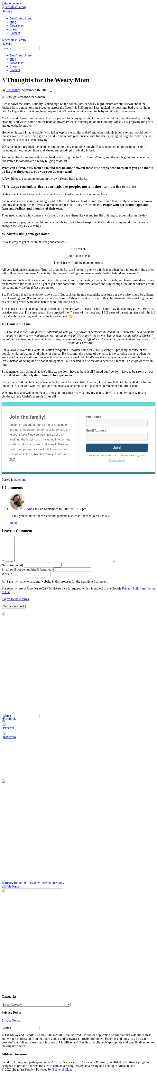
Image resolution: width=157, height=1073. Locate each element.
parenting (20, 479)
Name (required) (12, 565)
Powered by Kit (117, 460)
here (12, 459)
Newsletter (17, 25)
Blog (13, 22)
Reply (14, 522)
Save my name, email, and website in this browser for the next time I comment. (57, 581)
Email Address (96, 430)
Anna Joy (33, 509)
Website (7, 573)
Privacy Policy (131, 588)
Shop (13, 29)
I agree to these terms (15, 599)
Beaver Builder (62, 1069)
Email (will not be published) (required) (27, 569)
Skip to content (11, 3)
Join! (117, 448)
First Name (93, 417)
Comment (8, 561)
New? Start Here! (21, 18)
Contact (15, 33)
